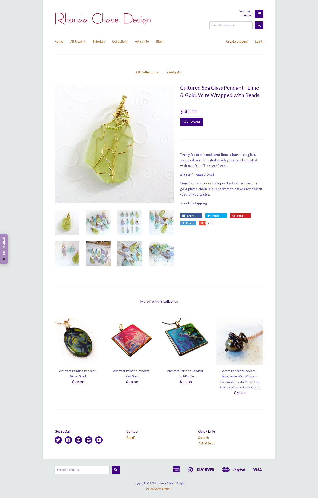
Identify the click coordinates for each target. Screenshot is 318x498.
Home (59, 42)
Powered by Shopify (159, 489)
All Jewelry (77, 42)
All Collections (146, 72)
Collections (120, 42)
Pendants (173, 72)
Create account (237, 42)
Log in (259, 42)
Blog (159, 42)
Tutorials (99, 42)
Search (203, 438)
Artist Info (142, 42)
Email (130, 438)
